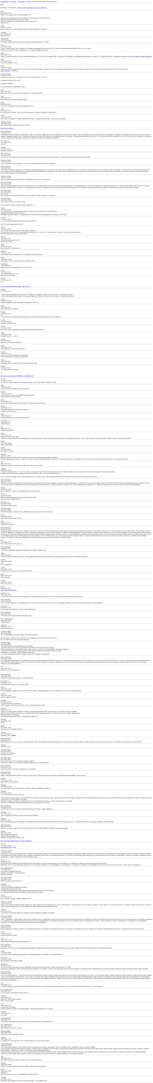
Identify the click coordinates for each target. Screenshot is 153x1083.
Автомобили (21, 1)
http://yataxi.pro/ (5, 70)
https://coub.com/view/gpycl (8, 590)
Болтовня (13, 1)
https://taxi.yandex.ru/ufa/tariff (143, 56)
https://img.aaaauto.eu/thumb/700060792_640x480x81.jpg (17, 376)
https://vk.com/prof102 (7, 128)
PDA (2, 4)
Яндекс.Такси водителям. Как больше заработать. (32, 7)
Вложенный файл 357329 (8, 847)
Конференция (5, 1)
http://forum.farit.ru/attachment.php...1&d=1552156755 (16, 841)
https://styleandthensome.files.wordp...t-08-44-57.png (15, 286)
